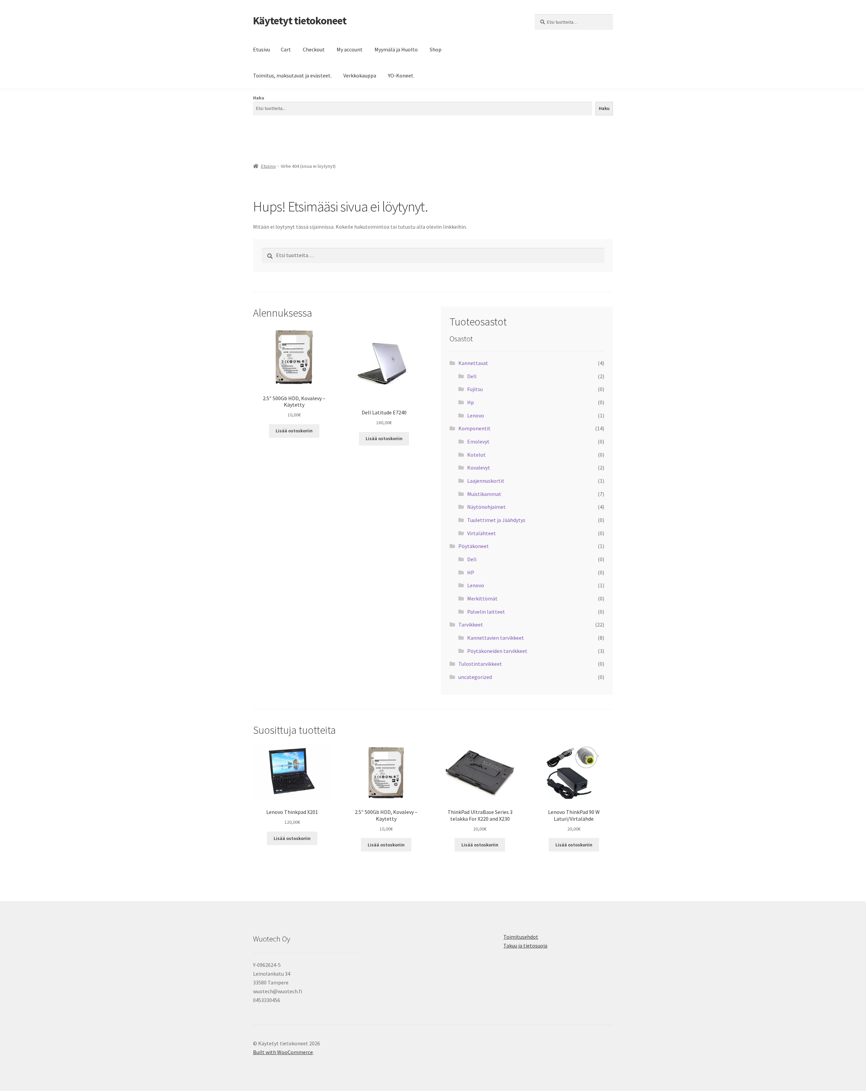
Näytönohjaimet (486, 506)
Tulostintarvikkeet (480, 663)
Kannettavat (473, 363)
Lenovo (475, 415)
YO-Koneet (400, 75)
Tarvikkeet (470, 624)
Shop (435, 49)
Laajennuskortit (485, 480)
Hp (470, 402)
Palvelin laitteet (486, 611)
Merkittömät (482, 598)
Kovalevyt (478, 467)
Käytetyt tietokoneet (299, 20)
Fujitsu (475, 389)
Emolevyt (478, 441)
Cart (286, 49)
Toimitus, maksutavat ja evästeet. (292, 75)
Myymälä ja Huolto (396, 49)
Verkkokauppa (359, 75)
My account (350, 49)
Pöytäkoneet (473, 546)
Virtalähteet (481, 533)
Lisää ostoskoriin (294, 431)
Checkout (314, 49)
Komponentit (474, 428)
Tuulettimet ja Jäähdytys (496, 520)
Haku (258, 98)
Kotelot (476, 454)
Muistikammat (484, 494)
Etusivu (261, 49)
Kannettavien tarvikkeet (495, 637)
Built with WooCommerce (283, 1052)
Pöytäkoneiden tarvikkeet (497, 650)
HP (470, 572)
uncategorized (475, 677)
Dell (472, 376)
